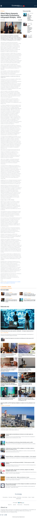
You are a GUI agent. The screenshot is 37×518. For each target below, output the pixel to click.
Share (19, 19)
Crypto (29, 497)
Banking (14, 497)
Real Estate (19, 497)
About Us (9, 504)
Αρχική (14, 504)
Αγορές (32, 497)
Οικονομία (10, 497)
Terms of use (19, 504)
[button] (1, 6)
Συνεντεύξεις (24, 497)
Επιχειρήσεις (5, 497)
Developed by (15, 502)
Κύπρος (3, 11)
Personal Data (26, 504)
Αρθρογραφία (18, 498)
